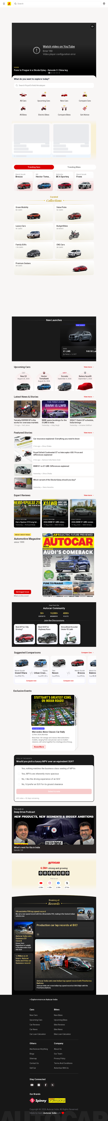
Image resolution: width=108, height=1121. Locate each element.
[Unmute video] (92, 26)
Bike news (58, 1029)
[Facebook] (45, 1085)
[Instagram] (38, 1085)
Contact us (34, 1063)
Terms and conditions (63, 1063)
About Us (58, 1049)
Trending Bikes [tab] (74, 167)
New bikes (58, 1015)
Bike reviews (59, 1025)
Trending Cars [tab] (34, 167)
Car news (34, 1029)
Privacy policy (59, 1058)
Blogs (32, 1054)
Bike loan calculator (62, 1034)
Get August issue (22, 592)
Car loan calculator (38, 1034)
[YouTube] (32, 1085)
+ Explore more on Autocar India (43, 999)
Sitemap (33, 1058)
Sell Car (33, 1068)
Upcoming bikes (60, 1020)
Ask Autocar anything (39, 1049)
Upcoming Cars (36, 1020)
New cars (34, 1015)
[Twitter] (52, 1085)
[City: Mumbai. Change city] (104, 4)
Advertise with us (61, 1068)
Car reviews (35, 1025)
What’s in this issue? (21, 596)
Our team (58, 1054)
